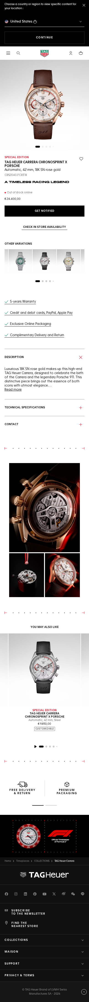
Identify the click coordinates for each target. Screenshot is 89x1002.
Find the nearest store (24, 925)
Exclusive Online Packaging (30, 324)
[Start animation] (35, 746)
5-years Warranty (23, 301)
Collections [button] (16, 940)
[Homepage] (44, 53)
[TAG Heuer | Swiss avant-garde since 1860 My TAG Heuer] (44, 874)
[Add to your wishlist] (81, 159)
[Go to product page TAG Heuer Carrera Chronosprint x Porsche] (44, 669)
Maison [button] (11, 951)
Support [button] (12, 963)
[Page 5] (53, 146)
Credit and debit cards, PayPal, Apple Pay (41, 313)
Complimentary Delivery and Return (37, 335)
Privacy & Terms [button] (19, 975)
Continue (60, 37)
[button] (70, 53)
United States (21, 21)
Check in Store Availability (44, 227)
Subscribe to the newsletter (28, 912)
